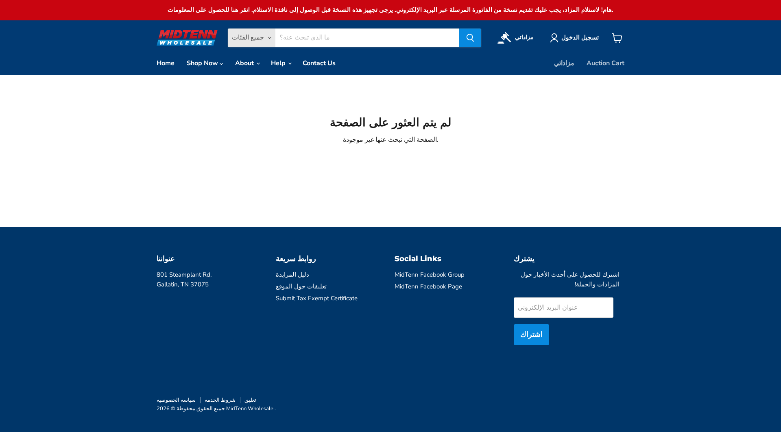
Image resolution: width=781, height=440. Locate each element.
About (245, 63)
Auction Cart (605, 63)
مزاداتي (564, 63)
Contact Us (319, 63)
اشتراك (531, 334)
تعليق (250, 400)
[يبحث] (470, 38)
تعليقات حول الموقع (301, 286)
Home (166, 63)
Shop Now (203, 63)
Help (279, 63)
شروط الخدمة (220, 400)
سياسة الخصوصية (176, 400)
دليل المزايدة (292, 275)
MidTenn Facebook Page (428, 286)
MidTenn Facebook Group (430, 275)
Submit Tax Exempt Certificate (317, 298)
